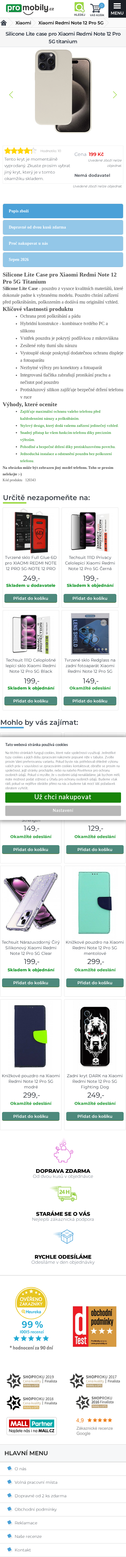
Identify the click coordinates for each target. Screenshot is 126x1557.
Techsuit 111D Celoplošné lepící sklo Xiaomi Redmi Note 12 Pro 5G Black (31, 665)
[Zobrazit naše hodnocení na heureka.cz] (32, 1349)
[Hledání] (79, 9)
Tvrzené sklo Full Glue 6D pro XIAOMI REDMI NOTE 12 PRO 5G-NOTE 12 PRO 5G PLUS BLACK (31, 566)
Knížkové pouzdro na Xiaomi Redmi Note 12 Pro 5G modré (31, 1081)
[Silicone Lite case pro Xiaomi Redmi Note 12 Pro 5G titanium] (63, 91)
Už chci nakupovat (63, 797)
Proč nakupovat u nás (28, 243)
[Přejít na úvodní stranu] (30, 9)
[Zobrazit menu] (117, 9)
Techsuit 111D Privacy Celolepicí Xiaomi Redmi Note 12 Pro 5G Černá (90, 563)
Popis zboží (19, 211)
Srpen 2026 (19, 259)
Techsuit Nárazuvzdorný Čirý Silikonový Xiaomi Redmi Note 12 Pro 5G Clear (31, 948)
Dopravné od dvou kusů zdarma (37, 227)
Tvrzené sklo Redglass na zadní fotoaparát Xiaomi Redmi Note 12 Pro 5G (89, 665)
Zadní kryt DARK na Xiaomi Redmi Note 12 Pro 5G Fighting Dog (95, 1081)
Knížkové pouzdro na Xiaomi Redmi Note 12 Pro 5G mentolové (95, 948)
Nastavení (63, 810)
